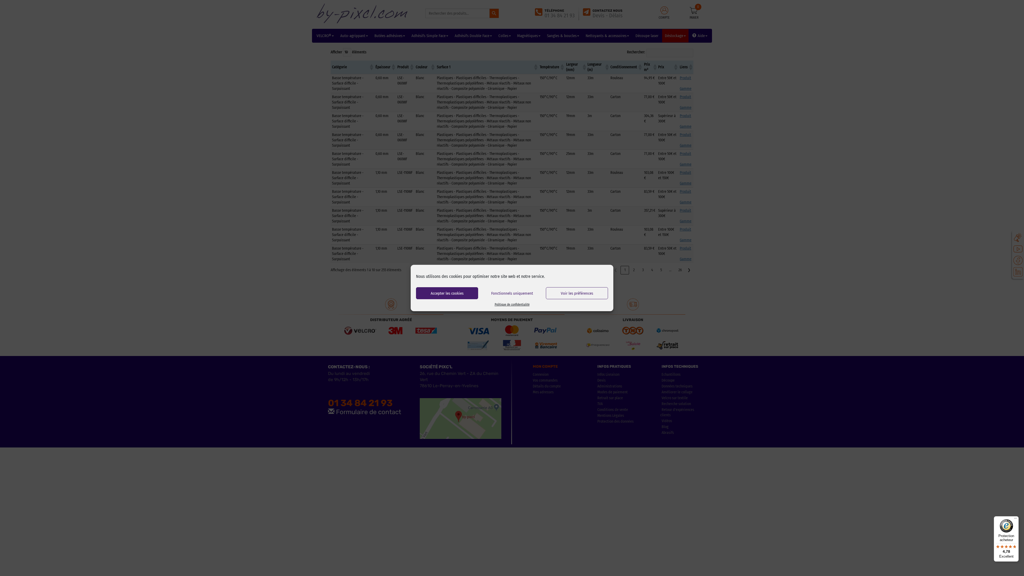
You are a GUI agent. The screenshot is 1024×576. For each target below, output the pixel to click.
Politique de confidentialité (512, 304)
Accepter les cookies (447, 293)
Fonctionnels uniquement (512, 293)
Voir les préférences (577, 293)
